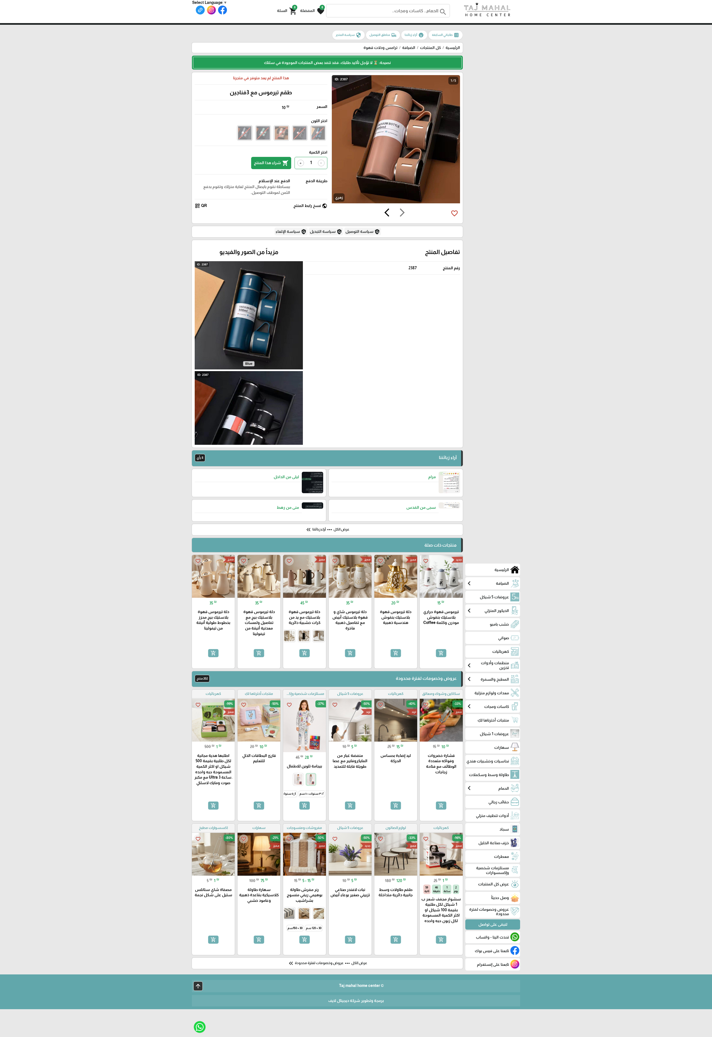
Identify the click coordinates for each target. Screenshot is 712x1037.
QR (201, 206)
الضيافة (408, 47)
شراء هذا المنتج (271, 163)
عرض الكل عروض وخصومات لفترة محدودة (327, 963)
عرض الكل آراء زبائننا (327, 529)
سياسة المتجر (348, 35)
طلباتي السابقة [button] (445, 35)
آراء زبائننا (414, 35)
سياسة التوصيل (362, 231)
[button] (312, 10)
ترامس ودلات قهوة (380, 47)
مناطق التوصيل (383, 35)
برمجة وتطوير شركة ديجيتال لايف (356, 1000)
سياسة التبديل (326, 231)
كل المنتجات (430, 47)
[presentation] (402, 213)
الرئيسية (453, 47)
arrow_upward (198, 986)
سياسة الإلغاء (291, 231)
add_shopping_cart (441, 653)
